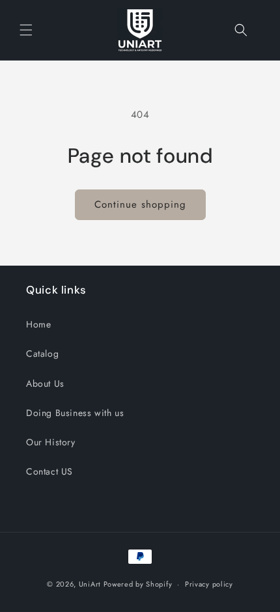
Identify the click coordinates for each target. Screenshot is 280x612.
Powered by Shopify (138, 584)
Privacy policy (209, 584)
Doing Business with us (75, 412)
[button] (26, 30)
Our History (51, 442)
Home (38, 324)
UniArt (90, 584)
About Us (45, 383)
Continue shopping (140, 204)
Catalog (42, 353)
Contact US (49, 471)
